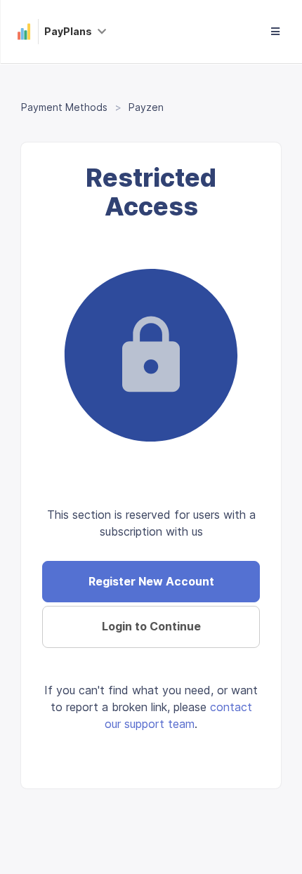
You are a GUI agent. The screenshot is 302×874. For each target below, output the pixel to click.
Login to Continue (151, 626)
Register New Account (151, 581)
